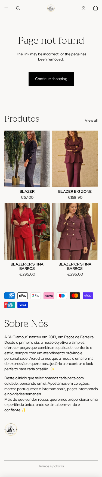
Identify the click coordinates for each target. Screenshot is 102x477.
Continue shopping (51, 78)
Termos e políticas (51, 466)
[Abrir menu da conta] (83, 8)
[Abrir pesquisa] (18, 8)
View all (91, 120)
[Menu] (6, 8)
